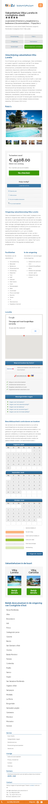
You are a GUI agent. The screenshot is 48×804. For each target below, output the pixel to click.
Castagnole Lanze (12, 632)
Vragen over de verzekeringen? (18, 409)
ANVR (9, 776)
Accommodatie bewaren (16, 199)
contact (32, 785)
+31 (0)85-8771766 (13, 802)
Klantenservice (12, 742)
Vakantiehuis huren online (13, 26)
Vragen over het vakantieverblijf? (19, 404)
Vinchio (9, 650)
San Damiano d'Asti (13, 646)
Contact (9, 763)
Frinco (8, 628)
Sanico (8, 672)
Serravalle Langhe (12, 708)
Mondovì (9, 717)
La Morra (9, 699)
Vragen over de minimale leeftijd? (19, 412)
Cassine (9, 637)
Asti (7, 623)
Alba (8, 614)
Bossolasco (10, 619)
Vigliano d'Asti (11, 686)
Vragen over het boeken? (16, 402)
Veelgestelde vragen (13, 739)
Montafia (9, 695)
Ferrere (9, 659)
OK (35, 331)
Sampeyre (10, 690)
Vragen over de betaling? (16, 407)
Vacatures (10, 748)
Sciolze (9, 726)
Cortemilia (10, 663)
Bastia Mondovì (11, 654)
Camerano (10, 712)
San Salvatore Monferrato (15, 681)
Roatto (8, 668)
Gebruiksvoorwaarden (14, 756)
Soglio (8, 677)
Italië (23, 26)
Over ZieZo (10, 736)
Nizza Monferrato (12, 610)
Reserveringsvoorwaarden (15, 745)
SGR (14, 776)
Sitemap (10, 766)
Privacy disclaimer (12, 760)
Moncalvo (10, 721)
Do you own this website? (17, 328)
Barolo (8, 641)
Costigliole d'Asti (18, 29)
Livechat (24, 185)
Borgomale (10, 703)
